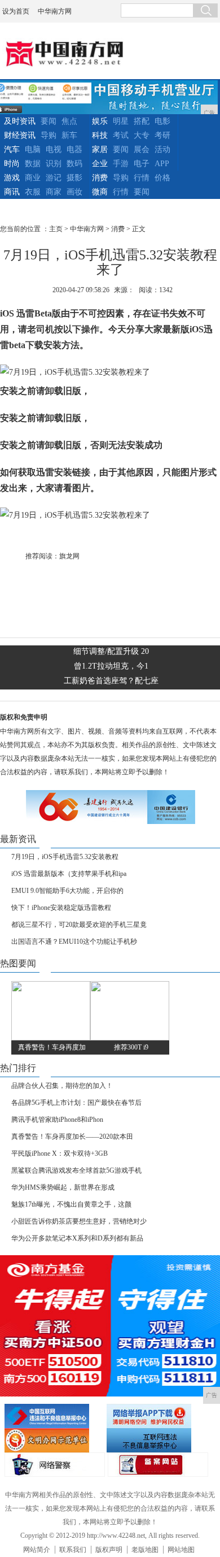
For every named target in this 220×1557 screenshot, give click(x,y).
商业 (33, 178)
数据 (33, 163)
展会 (141, 149)
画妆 (74, 192)
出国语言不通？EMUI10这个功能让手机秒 (74, 942)
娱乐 (100, 121)
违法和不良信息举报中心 (54, 1416)
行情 (141, 178)
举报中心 (156, 1440)
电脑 (33, 149)
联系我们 (72, 1550)
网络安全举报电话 (156, 1416)
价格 (162, 178)
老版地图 (145, 1550)
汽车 (12, 149)
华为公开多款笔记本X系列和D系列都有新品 (77, 1238)
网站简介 (36, 1550)
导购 (48, 135)
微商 (100, 192)
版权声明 (108, 1550)
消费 (100, 178)
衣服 (33, 192)
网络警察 (55, 1464)
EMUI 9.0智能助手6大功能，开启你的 (67, 891)
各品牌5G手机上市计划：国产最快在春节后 (76, 1103)
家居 (100, 149)
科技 (100, 135)
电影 (162, 121)
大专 (141, 135)
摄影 (74, 178)
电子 (141, 163)
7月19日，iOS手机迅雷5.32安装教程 (64, 857)
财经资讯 (20, 135)
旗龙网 (69, 556)
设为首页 (15, 11)
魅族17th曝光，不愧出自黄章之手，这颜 (71, 1204)
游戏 (12, 178)
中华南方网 (55, 11)
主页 (56, 229)
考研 (162, 135)
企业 (100, 163)
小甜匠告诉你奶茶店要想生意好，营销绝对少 (79, 1221)
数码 (74, 163)
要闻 (48, 121)
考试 (121, 135)
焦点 (69, 121)
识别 (53, 163)
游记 (53, 178)
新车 (69, 135)
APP (162, 163)
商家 (53, 192)
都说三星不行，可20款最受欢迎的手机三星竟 (79, 925)
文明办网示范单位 (54, 1440)
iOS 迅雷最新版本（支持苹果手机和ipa (68, 874)
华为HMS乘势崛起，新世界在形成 (63, 1187)
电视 (53, 149)
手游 (121, 163)
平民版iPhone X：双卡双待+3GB (59, 1153)
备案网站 (158, 1464)
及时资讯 (20, 121)
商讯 (12, 192)
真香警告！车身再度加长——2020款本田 (72, 1136)
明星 (121, 121)
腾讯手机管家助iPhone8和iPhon (57, 1120)
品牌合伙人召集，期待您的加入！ (62, 1086)
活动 (162, 149)
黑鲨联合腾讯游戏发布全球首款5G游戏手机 (76, 1170)
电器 (74, 149)
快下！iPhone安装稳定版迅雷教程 (61, 908)
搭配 (141, 121)
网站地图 (181, 1550)
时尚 (12, 163)
